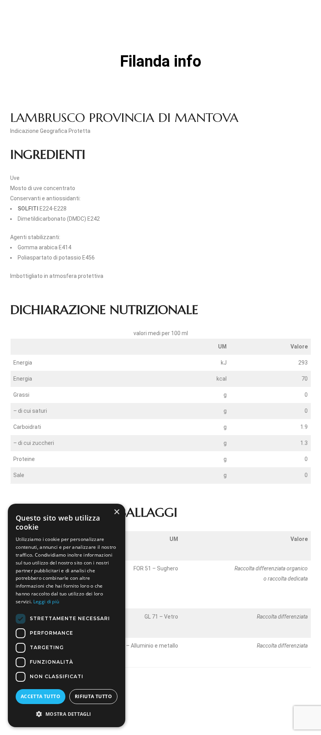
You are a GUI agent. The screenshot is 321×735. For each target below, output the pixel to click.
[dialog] (66, 615)
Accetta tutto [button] (40, 696)
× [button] (116, 512)
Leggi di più (46, 601)
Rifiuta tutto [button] (93, 696)
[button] (66, 714)
